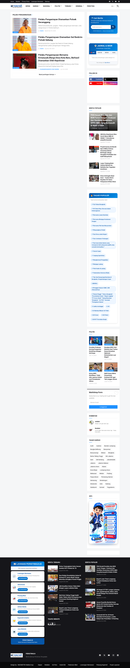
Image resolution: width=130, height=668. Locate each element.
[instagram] (113, 655)
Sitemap (47, 1)
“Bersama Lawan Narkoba (100, 215)
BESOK (107, 52)
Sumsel (102, 487)
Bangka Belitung (95, 449)
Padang (109, 473)
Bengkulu (111, 453)
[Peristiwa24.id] (110, 534)
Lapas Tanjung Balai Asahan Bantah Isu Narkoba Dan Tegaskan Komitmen (107, 166)
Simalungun (103, 480)
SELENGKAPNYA (22, 578)
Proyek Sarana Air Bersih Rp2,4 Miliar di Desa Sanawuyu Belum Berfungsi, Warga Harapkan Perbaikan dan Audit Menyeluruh (108, 151)
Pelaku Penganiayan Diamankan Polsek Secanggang (57, 20)
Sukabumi (93, 487)
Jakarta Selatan (103, 463)
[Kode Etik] (96, 91)
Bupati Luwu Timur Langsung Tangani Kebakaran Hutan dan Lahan (69, 610)
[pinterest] (119, 1)
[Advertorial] (110, 521)
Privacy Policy (26, 1)
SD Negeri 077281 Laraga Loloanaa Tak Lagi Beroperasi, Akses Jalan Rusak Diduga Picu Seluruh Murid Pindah (107, 592)
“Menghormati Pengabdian (100, 260)
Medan (102, 473)
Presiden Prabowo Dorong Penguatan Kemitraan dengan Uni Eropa (95, 350)
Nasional (46, 6)
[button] (113, 6)
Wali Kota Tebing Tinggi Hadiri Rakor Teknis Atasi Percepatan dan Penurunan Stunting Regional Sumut (70, 598)
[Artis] (96, 95)
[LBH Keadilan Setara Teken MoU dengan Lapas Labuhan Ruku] (53, 588)
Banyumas (107, 449)
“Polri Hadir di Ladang (99, 268)
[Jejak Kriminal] (96, 99)
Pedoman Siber (73, 665)
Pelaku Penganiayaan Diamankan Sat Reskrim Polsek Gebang (60, 38)
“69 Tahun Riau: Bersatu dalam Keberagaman (101, 209)
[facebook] (109, 1)
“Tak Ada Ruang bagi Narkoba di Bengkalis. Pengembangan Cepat (101, 278)
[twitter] (112, 1)
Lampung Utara (105, 470)
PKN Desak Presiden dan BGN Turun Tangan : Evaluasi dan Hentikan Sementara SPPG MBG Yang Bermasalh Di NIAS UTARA (106, 569)
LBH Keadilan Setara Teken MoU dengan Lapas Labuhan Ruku (69, 587)
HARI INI (100, 52)
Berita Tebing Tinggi (96, 456)
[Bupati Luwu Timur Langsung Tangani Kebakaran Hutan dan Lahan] (53, 610)
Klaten (104, 466)
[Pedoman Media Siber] (110, 87)
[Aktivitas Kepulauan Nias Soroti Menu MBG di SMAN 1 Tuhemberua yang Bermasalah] (94, 136)
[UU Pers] (96, 87)
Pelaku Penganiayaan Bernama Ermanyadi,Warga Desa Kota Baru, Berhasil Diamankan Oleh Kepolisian (58, 58)
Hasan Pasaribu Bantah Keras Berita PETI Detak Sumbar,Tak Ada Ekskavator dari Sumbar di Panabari (107, 605)
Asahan (98, 446)
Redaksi (18, 1)
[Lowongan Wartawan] (110, 518)
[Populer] (110, 95)
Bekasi (103, 453)
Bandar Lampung (109, 446)
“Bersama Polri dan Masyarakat (102, 225)
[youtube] (115, 1)
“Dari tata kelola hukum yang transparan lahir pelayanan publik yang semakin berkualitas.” (103, 245)
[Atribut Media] (110, 528)
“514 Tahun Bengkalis (99, 204)
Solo (101, 484)
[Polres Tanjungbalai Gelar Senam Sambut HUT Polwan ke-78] (53, 568)
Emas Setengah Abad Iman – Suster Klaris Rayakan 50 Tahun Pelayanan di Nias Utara (108, 178)
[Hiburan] (110, 91)
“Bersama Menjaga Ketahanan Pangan (101, 220)
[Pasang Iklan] (110, 524)
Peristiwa (90, 6)
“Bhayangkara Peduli (99, 230)
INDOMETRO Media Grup (25, 665)
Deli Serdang (100, 459)
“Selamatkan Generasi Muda (101, 273)
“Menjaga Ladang (98, 264)
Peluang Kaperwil (101, 665)
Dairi (91, 459)
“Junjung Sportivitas (99, 255)
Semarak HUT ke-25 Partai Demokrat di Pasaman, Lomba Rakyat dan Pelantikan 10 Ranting (107, 616)
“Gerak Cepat (97, 251)
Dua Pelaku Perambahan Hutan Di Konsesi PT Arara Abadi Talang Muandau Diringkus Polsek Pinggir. (70, 577)
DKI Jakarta (109, 456)
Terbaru (68, 6)
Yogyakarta (110, 487)
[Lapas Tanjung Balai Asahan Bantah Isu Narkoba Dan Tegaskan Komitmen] (94, 165)
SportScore (107, 62)
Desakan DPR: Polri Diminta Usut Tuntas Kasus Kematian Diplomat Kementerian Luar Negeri (111, 352)
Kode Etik (63, 665)
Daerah (35, 6)
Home (12, 1)
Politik (57, 6)
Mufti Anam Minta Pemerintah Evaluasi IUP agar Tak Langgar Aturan (110, 376)
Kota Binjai (93, 470)
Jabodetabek (111, 459)
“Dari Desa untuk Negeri (100, 234)
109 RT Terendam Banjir (100, 319)
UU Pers (54, 665)
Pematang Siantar (107, 477)
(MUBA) (95, 283)
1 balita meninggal (98, 306)
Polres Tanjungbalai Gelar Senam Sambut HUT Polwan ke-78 (70, 567)
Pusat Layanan (115, 665)
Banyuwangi (94, 453)
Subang (107, 484)
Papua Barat (94, 477)
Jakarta (92, 463)
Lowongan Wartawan (37, 1)
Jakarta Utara (94, 466)
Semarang (93, 480)
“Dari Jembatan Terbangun (100, 238)
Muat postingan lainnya (46, 74)
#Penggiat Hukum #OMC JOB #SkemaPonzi (101, 289)
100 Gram (95, 315)
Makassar (93, 473)
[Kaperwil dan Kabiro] (110, 531)
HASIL (113, 52)
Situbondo (93, 484)
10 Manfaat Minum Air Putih (101, 310)
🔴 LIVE (93, 52)
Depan (28, 6)
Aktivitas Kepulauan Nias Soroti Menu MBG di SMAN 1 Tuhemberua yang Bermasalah (108, 137)
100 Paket (105, 315)
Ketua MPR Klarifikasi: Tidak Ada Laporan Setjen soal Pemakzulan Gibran (95, 377)
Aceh (91, 446)
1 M (108, 306)
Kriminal (79, 6)
